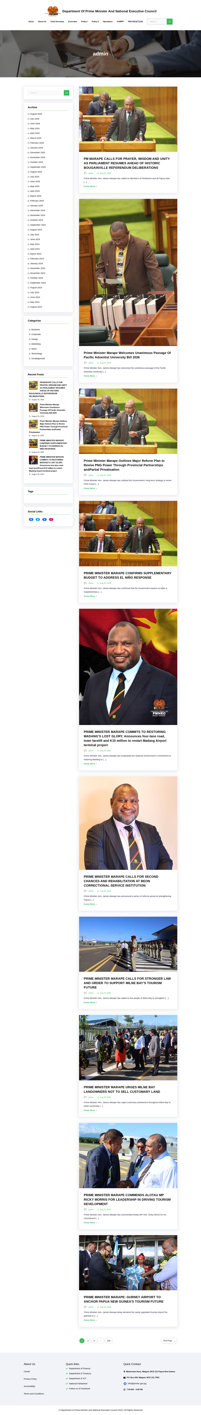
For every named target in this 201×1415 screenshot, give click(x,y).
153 (108, 1341)
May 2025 (34, 186)
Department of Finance (79, 1368)
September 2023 (38, 283)
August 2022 (36, 307)
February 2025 (37, 201)
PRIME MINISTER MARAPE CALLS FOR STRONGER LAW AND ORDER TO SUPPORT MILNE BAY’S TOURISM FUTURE (127, 983)
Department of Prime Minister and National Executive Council (109, 11)
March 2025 (35, 196)
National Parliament (78, 1383)
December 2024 (37, 210)
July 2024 (34, 234)
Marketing (36, 344)
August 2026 (36, 114)
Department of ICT (77, 1378)
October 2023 (36, 278)
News (34, 349)
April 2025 (35, 191)
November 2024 (37, 215)
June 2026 (35, 123)
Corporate (36, 334)
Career (27, 1371)
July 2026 (34, 119)
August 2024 (36, 230)
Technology (36, 353)
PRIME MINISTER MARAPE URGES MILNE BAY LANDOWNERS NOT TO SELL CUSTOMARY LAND (122, 1089)
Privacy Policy (30, 1379)
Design (34, 339)
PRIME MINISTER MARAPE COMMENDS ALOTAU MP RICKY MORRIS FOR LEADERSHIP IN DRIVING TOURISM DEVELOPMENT (127, 1199)
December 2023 (37, 268)
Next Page (169, 1341)
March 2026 (35, 138)
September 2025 (38, 167)
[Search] (170, 22)
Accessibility (29, 1386)
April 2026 (35, 133)
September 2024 (38, 225)
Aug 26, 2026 (105, 173)
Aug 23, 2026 (105, 993)
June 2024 (35, 239)
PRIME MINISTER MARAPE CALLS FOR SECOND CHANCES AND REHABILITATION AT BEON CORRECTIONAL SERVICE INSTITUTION (121, 881)
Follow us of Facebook (79, 1388)
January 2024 (36, 263)
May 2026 (34, 128)
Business (35, 329)
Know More (89, 186)
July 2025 (34, 177)
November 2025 (37, 157)
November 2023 (37, 273)
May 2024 (34, 244)
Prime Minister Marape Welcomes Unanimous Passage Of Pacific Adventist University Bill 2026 (52, 409)
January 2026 (36, 148)
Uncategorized (38, 358)
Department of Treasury (80, 1373)
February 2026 (37, 143)
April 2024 (35, 249)
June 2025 (35, 181)
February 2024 (37, 258)
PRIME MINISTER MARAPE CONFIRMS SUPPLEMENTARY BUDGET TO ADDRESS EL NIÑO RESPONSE (53, 445)
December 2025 (37, 152)
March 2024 (35, 254)
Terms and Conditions (34, 1394)
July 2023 (34, 292)
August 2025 (36, 172)
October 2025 (36, 162)
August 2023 (36, 287)
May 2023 (34, 302)
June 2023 (35, 297)
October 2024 (36, 220)
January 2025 (36, 205)
